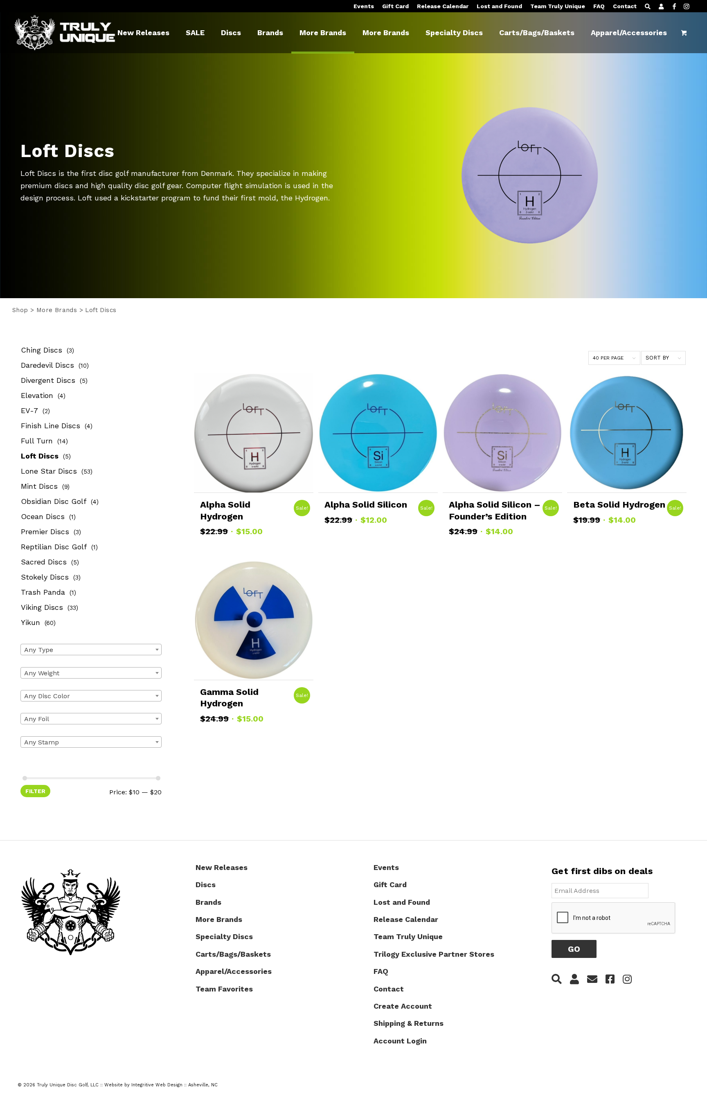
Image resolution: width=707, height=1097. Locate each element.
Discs (206, 884)
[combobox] (91, 649)
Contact (625, 6)
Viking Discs (42, 607)
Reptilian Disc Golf (54, 546)
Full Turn (37, 440)
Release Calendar (442, 6)
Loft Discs (40, 456)
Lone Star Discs (49, 471)
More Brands (56, 310)
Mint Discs (39, 486)
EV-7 (29, 410)
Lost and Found (499, 6)
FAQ (599, 6)
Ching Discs (41, 350)
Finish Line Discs (50, 425)
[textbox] (91, 650)
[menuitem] (363, 6)
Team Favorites (224, 989)
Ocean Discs (43, 516)
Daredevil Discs (47, 365)
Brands (208, 902)
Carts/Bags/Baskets (233, 954)
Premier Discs (45, 531)
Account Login (400, 1040)
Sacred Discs (44, 561)
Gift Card (395, 6)
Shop (20, 310)
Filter (35, 791)
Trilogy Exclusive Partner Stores (434, 954)
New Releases (222, 867)
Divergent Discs (48, 380)
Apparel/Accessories (234, 971)
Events (364, 6)
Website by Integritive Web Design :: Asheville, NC (161, 1085)
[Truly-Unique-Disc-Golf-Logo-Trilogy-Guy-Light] (72, 32)
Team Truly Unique (557, 6)
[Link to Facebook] (674, 6)
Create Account (403, 1006)
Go (574, 949)
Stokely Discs (45, 577)
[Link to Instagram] (686, 6)
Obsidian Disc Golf (53, 501)
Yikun (30, 622)
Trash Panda (43, 592)
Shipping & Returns (409, 1023)
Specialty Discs (224, 936)
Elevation (37, 395)
